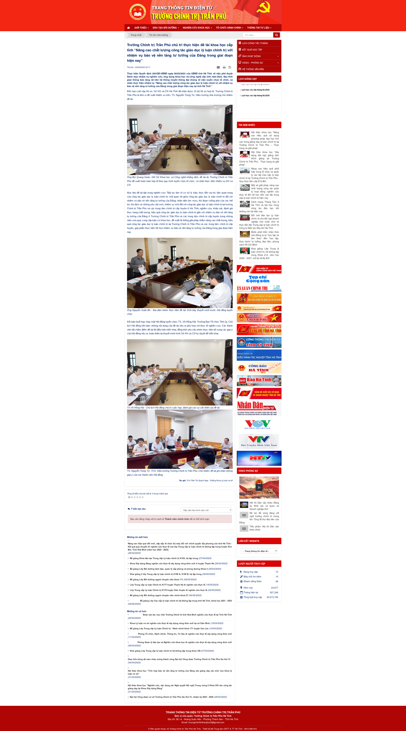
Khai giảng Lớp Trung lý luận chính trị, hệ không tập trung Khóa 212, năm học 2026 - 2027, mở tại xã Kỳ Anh (259, 253)
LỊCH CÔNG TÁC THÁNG (255, 43)
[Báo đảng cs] (259, 268)
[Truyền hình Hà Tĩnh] (259, 457)
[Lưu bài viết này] (230, 67)
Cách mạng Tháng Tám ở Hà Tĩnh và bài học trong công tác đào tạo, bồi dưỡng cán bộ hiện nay (259, 206)
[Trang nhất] (128, 27)
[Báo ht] (259, 380)
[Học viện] (259, 298)
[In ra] (224, 67)
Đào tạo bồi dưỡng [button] (165, 27)
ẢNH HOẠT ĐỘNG (251, 56)
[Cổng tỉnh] (259, 342)
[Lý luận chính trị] (259, 288)
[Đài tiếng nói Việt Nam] (259, 424)
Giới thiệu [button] (140, 27)
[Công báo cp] (259, 317)
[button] (259, 487)
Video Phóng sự (248, 470)
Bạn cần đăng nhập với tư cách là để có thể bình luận (169, 519)
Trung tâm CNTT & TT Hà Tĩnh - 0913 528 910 (235, 728)
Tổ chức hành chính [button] (229, 27)
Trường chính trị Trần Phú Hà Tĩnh (185, 728)
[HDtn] (259, 354)
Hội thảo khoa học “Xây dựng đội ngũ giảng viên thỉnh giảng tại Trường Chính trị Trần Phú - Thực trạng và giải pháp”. (259, 158)
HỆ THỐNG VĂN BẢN (253, 69)
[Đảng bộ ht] (259, 329)
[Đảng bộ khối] (259, 393)
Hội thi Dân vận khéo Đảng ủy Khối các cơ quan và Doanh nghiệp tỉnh (264, 506)
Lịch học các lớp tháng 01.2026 (256, 115)
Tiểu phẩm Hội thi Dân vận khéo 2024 (264, 528)
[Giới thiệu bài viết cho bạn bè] (219, 67)
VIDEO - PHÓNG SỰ (252, 62)
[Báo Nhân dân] (259, 407)
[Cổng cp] (259, 308)
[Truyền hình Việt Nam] (259, 441)
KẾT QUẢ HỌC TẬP (252, 49)
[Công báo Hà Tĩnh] (259, 367)
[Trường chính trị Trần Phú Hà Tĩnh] (203, 11)
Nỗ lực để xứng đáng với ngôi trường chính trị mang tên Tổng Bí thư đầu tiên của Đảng (259, 517)
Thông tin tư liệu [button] (258, 27)
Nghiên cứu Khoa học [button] (196, 27)
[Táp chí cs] (259, 279)
